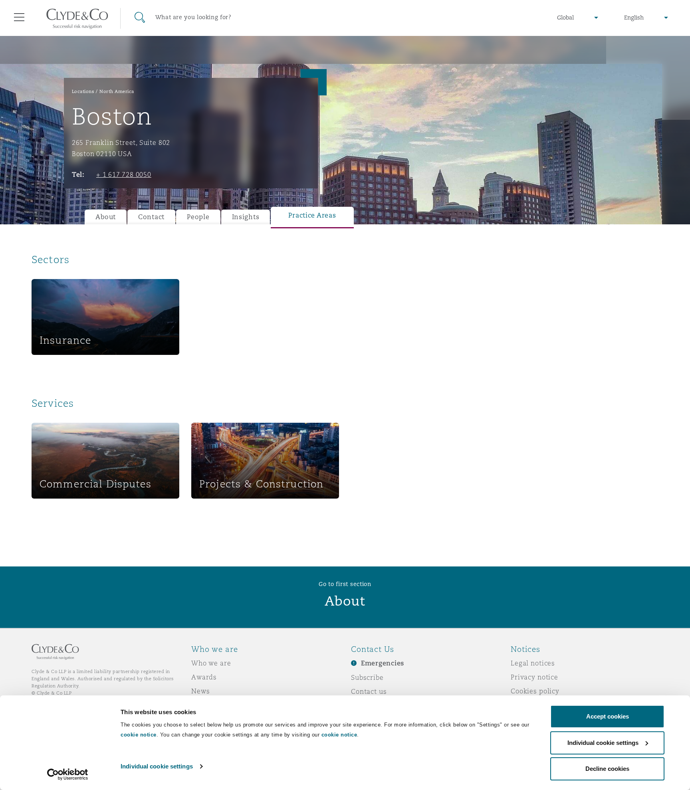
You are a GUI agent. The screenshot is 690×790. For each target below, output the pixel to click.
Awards (204, 677)
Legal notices (533, 663)
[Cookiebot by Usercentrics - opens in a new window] (68, 774)
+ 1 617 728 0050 (123, 174)
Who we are (211, 663)
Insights (246, 217)
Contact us (369, 691)
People (198, 217)
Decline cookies (607, 768)
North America (116, 91)
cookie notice (139, 735)
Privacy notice (534, 677)
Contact (151, 217)
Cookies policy (535, 691)
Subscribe (367, 677)
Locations (83, 91)
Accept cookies (607, 716)
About (105, 217)
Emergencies (382, 663)
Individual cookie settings (157, 766)
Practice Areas (312, 215)
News (200, 691)
